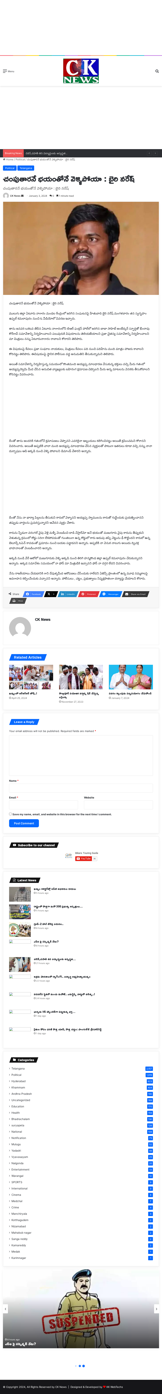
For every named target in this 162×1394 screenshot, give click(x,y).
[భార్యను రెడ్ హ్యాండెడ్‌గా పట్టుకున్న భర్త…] (20, 1017)
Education (17, 1106)
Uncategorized (20, 1100)
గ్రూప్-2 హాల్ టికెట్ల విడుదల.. (48, 924)
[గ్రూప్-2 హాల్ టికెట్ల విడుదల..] (20, 929)
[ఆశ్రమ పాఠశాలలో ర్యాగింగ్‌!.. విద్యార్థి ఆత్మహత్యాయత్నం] (20, 982)
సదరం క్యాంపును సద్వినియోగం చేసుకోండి (130, 693)
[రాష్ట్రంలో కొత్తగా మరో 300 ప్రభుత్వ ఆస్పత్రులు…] (20, 911)
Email (13, 797)
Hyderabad (18, 1081)
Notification (18, 1138)
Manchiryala (19, 1213)
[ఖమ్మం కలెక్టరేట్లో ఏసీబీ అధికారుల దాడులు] (20, 894)
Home (9, 159)
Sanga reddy (19, 1239)
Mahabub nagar (21, 1232)
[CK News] (81, 71)
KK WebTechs (114, 1386)
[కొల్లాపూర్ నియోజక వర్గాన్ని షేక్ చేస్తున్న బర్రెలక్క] (81, 677)
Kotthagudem (19, 1220)
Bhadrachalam (20, 1119)
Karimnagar (18, 1257)
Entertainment (20, 1169)
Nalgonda (17, 1163)
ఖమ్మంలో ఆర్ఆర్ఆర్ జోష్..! (23, 693)
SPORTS (16, 1182)
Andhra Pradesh (21, 1093)
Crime (15, 1207)
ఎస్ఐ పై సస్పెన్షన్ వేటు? (46, 941)
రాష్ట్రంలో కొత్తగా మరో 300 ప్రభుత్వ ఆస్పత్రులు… (58, 906)
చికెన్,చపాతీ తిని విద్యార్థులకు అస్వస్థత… (47, 153)
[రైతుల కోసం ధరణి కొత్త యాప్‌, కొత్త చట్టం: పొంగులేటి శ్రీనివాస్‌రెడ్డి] (20, 1034)
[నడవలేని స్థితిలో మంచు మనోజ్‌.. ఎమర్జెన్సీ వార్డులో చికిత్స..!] (20, 999)
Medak (15, 1251)
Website (89, 797)
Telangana (26, 168)
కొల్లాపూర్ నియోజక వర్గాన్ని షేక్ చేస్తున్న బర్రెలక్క (79, 695)
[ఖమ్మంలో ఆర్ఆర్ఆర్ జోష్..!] (31, 677)
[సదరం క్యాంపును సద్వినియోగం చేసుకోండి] (131, 677)
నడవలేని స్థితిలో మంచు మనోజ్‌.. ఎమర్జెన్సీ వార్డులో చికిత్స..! (64, 994)
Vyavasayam (19, 1156)
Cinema (16, 1194)
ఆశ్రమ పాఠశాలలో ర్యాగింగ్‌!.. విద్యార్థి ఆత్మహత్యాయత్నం (62, 976)
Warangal (17, 1175)
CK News (15, 195)
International (19, 1188)
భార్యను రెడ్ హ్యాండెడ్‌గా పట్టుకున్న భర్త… (54, 1011)
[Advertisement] (81, 27)
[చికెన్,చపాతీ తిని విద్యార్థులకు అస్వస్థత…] (20, 964)
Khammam (18, 1087)
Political (20, 159)
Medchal (16, 1201)
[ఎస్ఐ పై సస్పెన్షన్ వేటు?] (20, 947)
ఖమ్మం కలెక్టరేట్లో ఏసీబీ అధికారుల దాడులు (55, 888)
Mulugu (16, 1144)
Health (15, 1112)
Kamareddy (18, 1245)
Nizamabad (18, 1226)
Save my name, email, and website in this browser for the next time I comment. (62, 814)
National (16, 1131)
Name (14, 780)
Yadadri (16, 1150)
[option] (81, 1308)
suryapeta (17, 1125)
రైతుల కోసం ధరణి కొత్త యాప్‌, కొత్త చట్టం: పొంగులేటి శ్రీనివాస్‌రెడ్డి (68, 1029)
